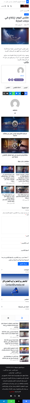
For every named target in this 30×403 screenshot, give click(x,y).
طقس (7, 87)
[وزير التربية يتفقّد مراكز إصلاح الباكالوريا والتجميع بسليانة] (22, 189)
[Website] (9, 80)
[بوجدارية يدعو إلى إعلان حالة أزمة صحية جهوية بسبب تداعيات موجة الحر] (24, 334)
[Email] (12, 80)
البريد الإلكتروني (25, 243)
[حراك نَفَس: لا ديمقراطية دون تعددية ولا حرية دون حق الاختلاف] (24, 359)
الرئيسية (26, 10)
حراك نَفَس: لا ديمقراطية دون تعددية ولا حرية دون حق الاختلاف (10, 357)
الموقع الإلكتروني (25, 250)
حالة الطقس (16, 87)
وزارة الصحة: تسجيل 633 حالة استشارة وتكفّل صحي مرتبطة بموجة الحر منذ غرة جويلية (11, 342)
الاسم (27, 236)
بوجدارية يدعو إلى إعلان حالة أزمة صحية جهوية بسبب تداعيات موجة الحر (10, 333)
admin (25, 24)
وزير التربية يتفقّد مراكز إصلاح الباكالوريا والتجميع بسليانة (22, 196)
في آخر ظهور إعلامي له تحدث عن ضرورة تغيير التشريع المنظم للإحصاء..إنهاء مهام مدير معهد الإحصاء (8, 198)
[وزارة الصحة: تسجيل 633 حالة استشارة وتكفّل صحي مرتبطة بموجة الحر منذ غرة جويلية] (24, 342)
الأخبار (21, 10)
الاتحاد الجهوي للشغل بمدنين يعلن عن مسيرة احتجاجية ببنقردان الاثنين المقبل (10, 350)
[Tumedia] (24, 6)
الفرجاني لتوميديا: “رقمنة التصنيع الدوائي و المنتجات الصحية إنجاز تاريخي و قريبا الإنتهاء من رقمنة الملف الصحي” (22, 178)
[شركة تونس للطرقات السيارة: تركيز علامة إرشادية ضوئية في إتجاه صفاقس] (24, 326)
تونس (25, 87)
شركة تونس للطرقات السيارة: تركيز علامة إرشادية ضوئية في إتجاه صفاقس (9, 325)
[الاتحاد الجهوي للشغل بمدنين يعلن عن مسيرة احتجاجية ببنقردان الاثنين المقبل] (24, 350)
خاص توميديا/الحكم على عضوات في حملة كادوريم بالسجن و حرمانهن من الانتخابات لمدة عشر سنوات (7, 178)
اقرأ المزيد (11, 391)
